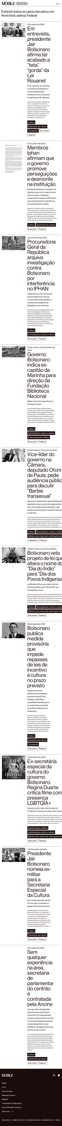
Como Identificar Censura (11, 1107)
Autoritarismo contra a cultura (41, 334)
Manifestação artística (38, 828)
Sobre (4, 1083)
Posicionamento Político (38, 437)
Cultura (31, 122)
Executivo (44, 131)
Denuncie (6, 1111)
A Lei (4, 1087)
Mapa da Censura (8, 1095)
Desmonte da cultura (37, 126)
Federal (31, 135)
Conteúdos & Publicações (12, 1103)
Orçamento (33, 131)
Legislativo (32, 540)
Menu (58, 4)
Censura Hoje (7, 1091)
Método (5, 1099)
